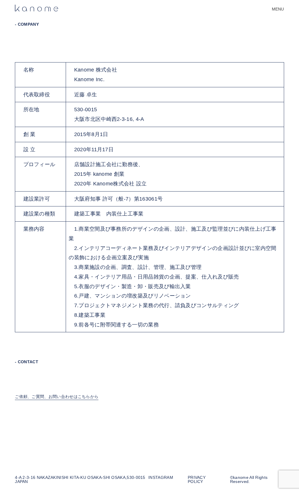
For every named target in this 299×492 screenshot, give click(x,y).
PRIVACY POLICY (197, 479)
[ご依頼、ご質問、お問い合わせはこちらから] (56, 401)
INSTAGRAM (160, 477)
